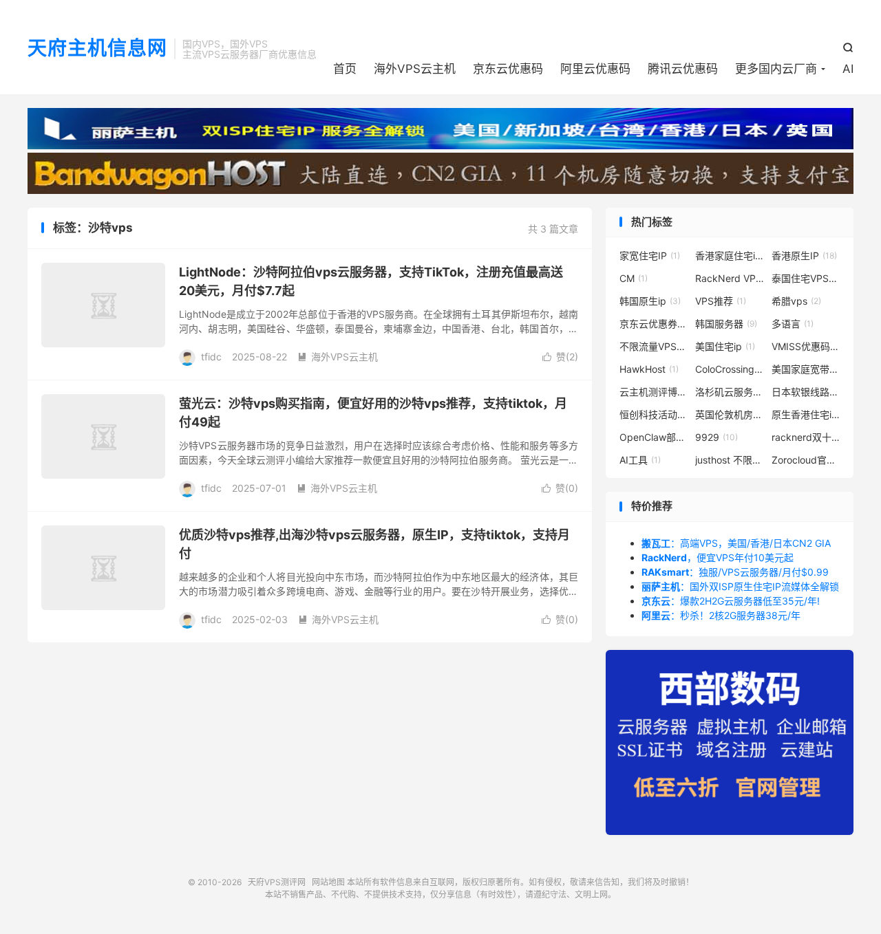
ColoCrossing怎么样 (729, 369)
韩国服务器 (726, 323)
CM (633, 278)
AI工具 (640, 460)
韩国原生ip (650, 301)
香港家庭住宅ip (729, 255)
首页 (345, 69)
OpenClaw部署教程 (653, 437)
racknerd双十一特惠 (806, 437)
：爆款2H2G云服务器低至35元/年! (730, 601)
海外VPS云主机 (415, 69)
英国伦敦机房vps (729, 414)
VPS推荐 (720, 301)
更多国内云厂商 (776, 69)
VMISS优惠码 (806, 346)
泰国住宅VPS (806, 278)
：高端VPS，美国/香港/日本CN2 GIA (736, 543)
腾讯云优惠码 (683, 69)
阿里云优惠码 (595, 69)
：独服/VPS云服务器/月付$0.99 (735, 572)
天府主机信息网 (97, 49)
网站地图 (328, 882)
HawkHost (649, 369)
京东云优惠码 (508, 69)
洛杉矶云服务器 (729, 392)
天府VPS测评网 (277, 882)
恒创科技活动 (653, 414)
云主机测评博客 (653, 392)
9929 (716, 437)
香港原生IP (804, 255)
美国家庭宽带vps (806, 369)
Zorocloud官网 (806, 460)
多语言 (793, 323)
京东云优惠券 (653, 323)
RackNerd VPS (729, 278)
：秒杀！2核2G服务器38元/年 (720, 615)
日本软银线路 (806, 392)
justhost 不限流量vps (729, 460)
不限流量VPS (653, 346)
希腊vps (796, 301)
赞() (560, 356)
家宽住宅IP (649, 255)
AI (847, 69)
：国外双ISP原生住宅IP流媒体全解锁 (740, 586)
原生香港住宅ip (806, 414)
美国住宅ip (725, 346)
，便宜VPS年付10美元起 (717, 557)
